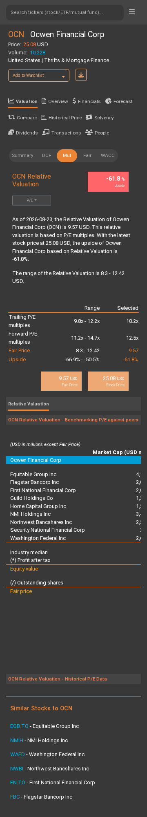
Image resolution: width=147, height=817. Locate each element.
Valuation (27, 101)
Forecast (123, 101)
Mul (67, 155)
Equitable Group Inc (33, 474)
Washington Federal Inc (38, 538)
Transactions (66, 133)
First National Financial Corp (43, 490)
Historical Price (65, 118)
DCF (46, 155)
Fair (87, 155)
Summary (22, 155)
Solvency (104, 118)
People (102, 133)
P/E (30, 200)
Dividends (27, 133)
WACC (108, 155)
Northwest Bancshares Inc (41, 522)
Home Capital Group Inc (38, 506)
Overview (58, 101)
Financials (89, 101)
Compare (27, 118)
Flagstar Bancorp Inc (34, 482)
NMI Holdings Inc (30, 514)
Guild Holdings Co (31, 498)
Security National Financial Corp (47, 530)
